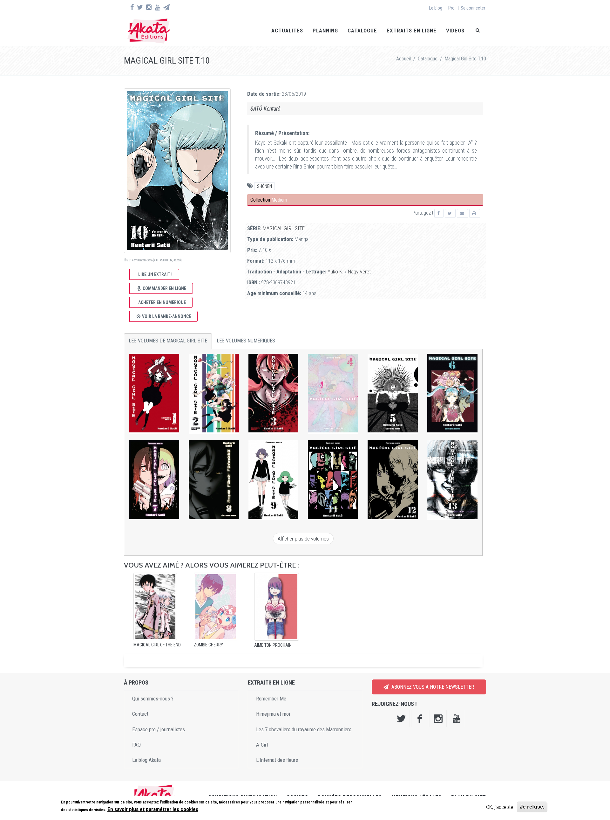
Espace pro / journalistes (158, 729)
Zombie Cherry (208, 644)
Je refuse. (532, 807)
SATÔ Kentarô (265, 108)
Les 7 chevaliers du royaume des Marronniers (303, 729)
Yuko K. (335, 271)
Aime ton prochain (273, 645)
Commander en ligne (164, 288)
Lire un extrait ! (155, 274)
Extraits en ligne (412, 30)
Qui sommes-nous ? (152, 698)
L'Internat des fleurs (277, 760)
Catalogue (362, 30)
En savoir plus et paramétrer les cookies (152, 809)
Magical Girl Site (284, 228)
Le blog (435, 8)
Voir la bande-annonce (166, 316)
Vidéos (455, 30)
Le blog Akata (146, 760)
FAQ (136, 744)
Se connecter (473, 8)
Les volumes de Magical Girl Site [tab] (168, 341)
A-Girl (262, 744)
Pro (451, 8)
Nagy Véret (359, 271)
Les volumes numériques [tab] (246, 341)
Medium (279, 200)
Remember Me (271, 698)
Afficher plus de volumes (303, 538)
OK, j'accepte (499, 807)
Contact (140, 714)
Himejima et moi (273, 714)
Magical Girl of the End (157, 644)
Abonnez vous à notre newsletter (432, 687)
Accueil (403, 59)
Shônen (264, 186)
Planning (325, 30)
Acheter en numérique (162, 302)
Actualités (287, 30)
